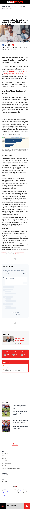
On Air (9, 6)
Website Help (4, 481)
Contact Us (4, 455)
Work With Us (4, 458)
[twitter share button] (6, 45)
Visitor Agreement (24, 490)
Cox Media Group (9, 489)
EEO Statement (5, 453)
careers (15, 492)
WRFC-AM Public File (6, 463)
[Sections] (2, 2)
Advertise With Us (5, 8)
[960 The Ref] (15, 2)
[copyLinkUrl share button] (13, 45)
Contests (20, 6)
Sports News (4, 6)
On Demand (14, 6)
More (11, 8)
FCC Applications (5, 466)
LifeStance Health (12, 71)
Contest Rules (5, 461)
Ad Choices (4, 492)
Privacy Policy (6, 491)
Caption (26, 40)
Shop (24, 6)
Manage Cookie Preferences (8, 495)
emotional (7, 101)
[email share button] (9, 45)
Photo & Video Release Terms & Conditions (11, 468)
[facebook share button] (3, 45)
